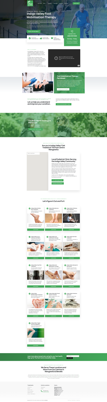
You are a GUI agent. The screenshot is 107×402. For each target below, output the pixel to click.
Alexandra (64, 376)
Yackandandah (54, 376)
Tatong (67, 377)
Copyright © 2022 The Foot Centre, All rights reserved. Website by (37, 400)
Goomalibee (53, 378)
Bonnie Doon (76, 376)
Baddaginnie (69, 376)
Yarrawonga (60, 376)
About (44, 3)
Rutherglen (29, 376)
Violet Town (71, 377)
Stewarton (55, 377)
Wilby (46, 376)
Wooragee (49, 376)
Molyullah (59, 377)
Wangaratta (42, 376)
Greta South (42, 377)
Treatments (49, 3)
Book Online (40, 3)
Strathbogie (57, 378)
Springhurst (34, 376)
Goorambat (37, 377)
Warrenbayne (76, 377)
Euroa (34, 377)
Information (55, 3)
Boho (73, 376)
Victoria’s (63, 176)
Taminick (38, 376)
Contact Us (66, 3)
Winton (49, 378)
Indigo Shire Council (56, 176)
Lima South (51, 377)
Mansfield (46, 377)
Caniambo (30, 377)
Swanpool (63, 377)
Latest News (61, 3)
